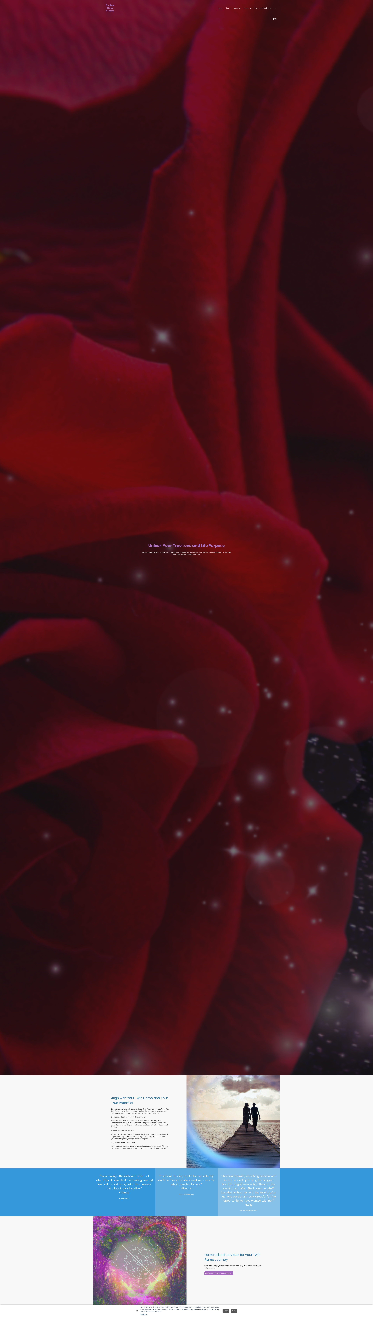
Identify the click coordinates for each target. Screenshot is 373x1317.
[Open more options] (275, 8)
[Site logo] (110, 14)
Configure (143, 1314)
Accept (225, 1311)
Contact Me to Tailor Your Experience (218, 1273)
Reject (234, 1311)
